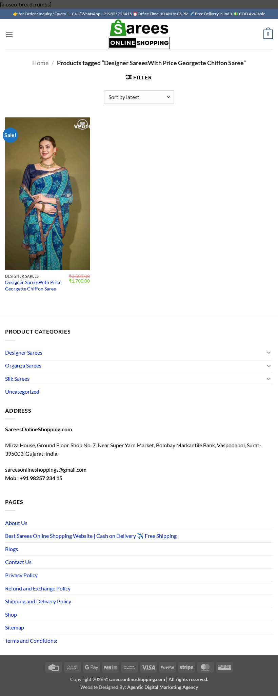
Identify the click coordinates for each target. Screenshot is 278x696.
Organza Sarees (23, 365)
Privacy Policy (21, 575)
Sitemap (14, 627)
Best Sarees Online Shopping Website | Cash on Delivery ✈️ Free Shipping (91, 535)
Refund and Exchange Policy (38, 588)
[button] (9, 34)
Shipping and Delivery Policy (38, 601)
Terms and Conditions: (31, 640)
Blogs (11, 549)
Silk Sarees (17, 378)
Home (40, 63)
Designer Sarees (23, 352)
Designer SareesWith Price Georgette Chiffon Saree (33, 285)
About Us (16, 523)
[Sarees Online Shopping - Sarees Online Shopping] (139, 34)
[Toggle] (269, 352)
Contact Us (18, 562)
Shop (11, 614)
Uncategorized (22, 391)
